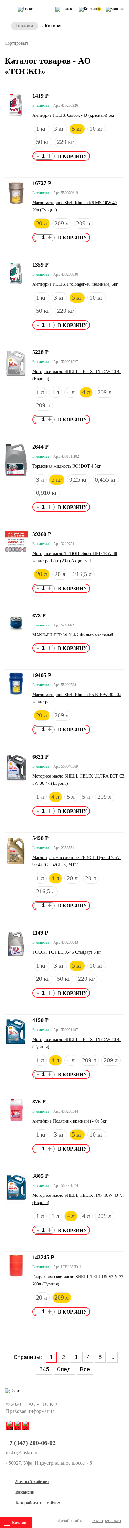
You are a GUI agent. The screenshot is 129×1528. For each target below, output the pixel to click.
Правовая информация (30, 1411)
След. (64, 1369)
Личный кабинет (32, 1481)
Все (85, 1369)
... (112, 1357)
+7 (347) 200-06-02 (31, 1443)
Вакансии (24, 1492)
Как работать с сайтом (38, 1503)
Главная (24, 25)
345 (44, 1369)
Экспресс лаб (106, 1520)
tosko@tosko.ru (21, 1453)
